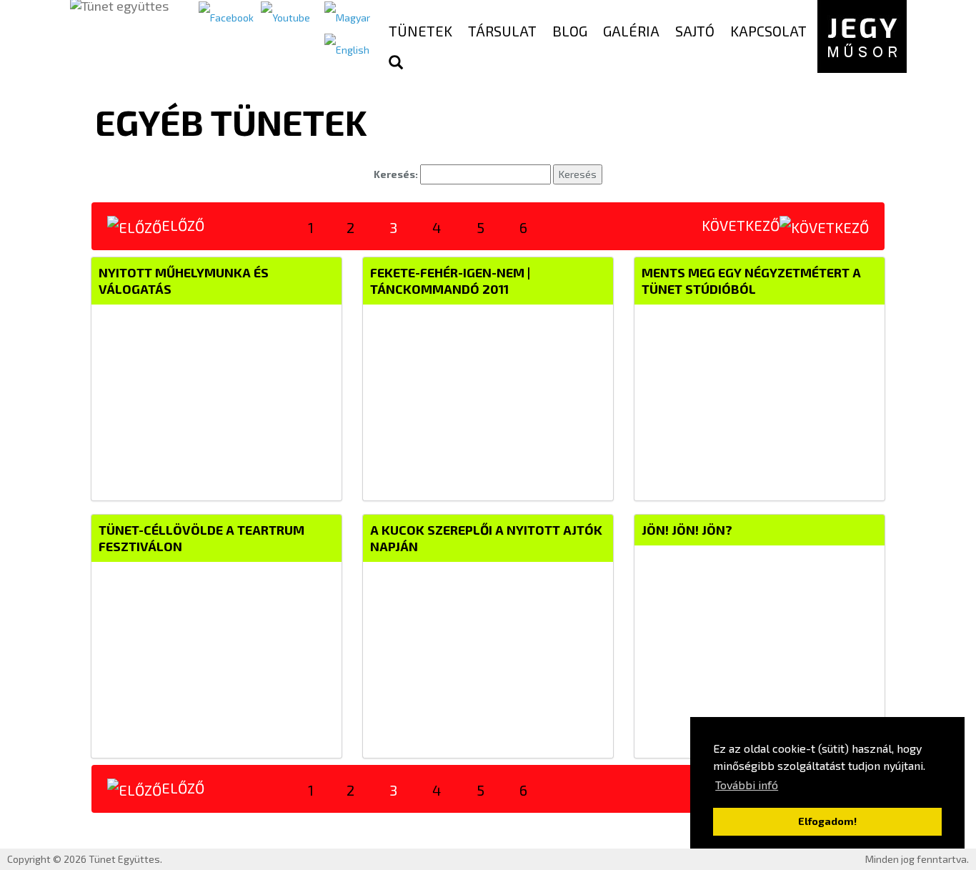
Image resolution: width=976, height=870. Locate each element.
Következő (741, 225)
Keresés (578, 174)
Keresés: (396, 174)
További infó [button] (746, 784)
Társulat (502, 30)
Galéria (631, 30)
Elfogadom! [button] (827, 821)
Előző (182, 225)
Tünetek (420, 30)
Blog (569, 30)
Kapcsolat (768, 30)
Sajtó (694, 30)
